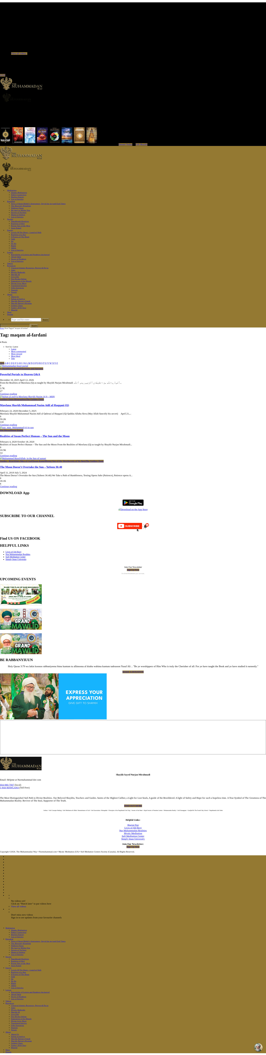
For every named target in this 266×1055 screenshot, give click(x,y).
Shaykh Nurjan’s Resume (21, 303)
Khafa (13, 246)
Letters (10, 252)
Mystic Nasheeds (18, 272)
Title (13, 358)
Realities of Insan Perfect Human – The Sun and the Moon (35, 436)
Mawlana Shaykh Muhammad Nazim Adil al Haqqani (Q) (34, 405)
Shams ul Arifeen (18, 215)
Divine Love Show (18, 283)
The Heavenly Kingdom (21, 206)
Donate (10, 314)
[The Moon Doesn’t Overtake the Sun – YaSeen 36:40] (23, 458)
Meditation (12, 190)
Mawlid (14, 310)
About (9, 294)
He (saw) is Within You (20, 210)
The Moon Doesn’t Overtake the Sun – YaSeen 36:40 (31, 466)
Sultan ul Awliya (18, 299)
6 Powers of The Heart (20, 237)
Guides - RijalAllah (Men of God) (16, 461)
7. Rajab (4, 368)
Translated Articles (19, 286)
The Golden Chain (35, 399)
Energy (10, 230)
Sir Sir (13, 243)
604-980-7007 (7, 785)
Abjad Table (16, 257)
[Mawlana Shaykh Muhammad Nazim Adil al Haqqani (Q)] (27, 396)
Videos (10, 263)
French (14, 292)
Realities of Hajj (18, 224)
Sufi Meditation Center (15, 557)
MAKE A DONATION (133, 672)
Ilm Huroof (5, 430)
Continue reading (8, 394)
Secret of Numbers (18, 259)
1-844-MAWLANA (9, 787)
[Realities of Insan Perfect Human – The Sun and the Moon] (17, 427)
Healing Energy (17, 197)
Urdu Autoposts (17, 288)
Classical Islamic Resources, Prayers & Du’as (29, 268)
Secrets (10, 219)
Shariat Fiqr (133, 825)
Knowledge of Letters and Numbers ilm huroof (30, 255)
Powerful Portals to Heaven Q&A (20, 374)
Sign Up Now (133, 570)
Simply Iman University (16, 559)
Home (2, 328)
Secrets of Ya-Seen (18, 212)
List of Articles (17, 199)
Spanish (14, 290)
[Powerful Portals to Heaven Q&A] (14, 366)
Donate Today (125, 144)
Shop (9, 312)
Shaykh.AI (15, 274)
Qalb (13, 239)
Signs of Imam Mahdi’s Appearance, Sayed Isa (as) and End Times (38, 204)
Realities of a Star (18, 235)
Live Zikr (15, 277)
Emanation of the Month (21, 281)
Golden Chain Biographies (13, 399)
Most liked (15, 356)
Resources (11, 266)
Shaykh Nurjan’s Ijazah (20, 301)
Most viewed (16, 354)
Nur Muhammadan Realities (18, 554)
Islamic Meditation (19, 193)
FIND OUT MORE (133, 806)
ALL (2, 363)
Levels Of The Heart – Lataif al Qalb (26, 232)
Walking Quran (17, 208)
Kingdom (11, 201)
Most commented (18, 351)
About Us (15, 297)
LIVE (2, 75)
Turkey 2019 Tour (18, 308)
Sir (12, 241)
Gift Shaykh (141, 144)
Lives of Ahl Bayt (13, 552)
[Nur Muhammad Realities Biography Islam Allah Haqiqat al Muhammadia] (133, 97)
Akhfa (13, 248)
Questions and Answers (31, 368)
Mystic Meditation (133, 833)
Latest (13, 349)
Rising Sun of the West (20, 226)
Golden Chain (17, 305)
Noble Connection (18, 195)
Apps (13, 270)
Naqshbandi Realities (20, 221)
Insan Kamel (16, 228)
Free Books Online (19, 279)
